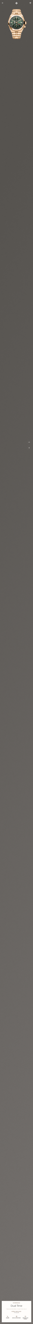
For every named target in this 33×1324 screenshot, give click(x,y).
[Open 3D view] (29, 442)
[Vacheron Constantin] (16, 3)
